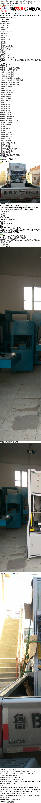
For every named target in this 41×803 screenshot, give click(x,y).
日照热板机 (3, 42)
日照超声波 (28, 1)
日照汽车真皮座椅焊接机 (7, 118)
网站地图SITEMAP (25, 773)
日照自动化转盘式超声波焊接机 (10, 68)
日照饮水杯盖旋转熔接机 (7, 135)
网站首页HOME (5, 771)
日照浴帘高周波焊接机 (7, 92)
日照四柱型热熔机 (5, 112)
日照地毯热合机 (5, 108)
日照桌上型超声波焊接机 (7, 72)
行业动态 (3, 54)
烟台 (31, 796)
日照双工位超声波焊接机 (7, 74)
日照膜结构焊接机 (5, 94)
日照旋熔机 (3, 44)
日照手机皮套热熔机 (6, 122)
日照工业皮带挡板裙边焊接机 (9, 120)
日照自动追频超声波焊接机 (8, 70)
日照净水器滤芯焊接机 (7, 137)
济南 (7, 798)
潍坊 (38, 796)
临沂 (1, 798)
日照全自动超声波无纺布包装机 (10, 155)
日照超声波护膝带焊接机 (7, 86)
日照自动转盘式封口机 (7, 147)
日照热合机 (3, 38)
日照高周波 (3, 36)
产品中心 (6, 32)
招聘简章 (3, 30)
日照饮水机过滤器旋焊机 (18, 236)
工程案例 (4, 56)
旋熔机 (21, 60)
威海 (34, 796)
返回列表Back (4, 240)
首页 (16, 60)
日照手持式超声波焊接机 (7, 76)
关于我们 (5, 26)
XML (32, 773)
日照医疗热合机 (5, 104)
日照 (4, 798)
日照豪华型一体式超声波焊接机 (10, 82)
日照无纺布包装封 (5, 153)
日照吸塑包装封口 (5, 145)
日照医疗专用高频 (5, 96)
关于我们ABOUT (15, 771)
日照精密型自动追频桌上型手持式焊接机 (12, 80)
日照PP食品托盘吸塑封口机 (8, 149)
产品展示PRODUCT (27, 771)
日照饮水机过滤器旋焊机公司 (17, 238)
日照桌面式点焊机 (5, 125)
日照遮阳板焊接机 (5, 98)
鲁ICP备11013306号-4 (13, 800)
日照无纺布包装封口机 (7, 48)
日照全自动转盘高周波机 (7, 90)
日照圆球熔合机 (5, 139)
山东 (25, 796)
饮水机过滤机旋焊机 (30, 240)
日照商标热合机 (5, 106)
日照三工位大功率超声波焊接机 (10, 78)
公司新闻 (3, 52)
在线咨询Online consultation (9, 210)
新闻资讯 (5, 50)
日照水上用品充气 (5, 100)
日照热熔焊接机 (5, 40)
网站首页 (5, 24)
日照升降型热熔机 (5, 114)
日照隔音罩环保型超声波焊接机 (10, 84)
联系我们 (7, 58)
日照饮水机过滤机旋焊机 (7, 133)
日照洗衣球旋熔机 (5, 141)
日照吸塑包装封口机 (6, 46)
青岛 (28, 796)
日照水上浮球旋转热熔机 (7, 143)
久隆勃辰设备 (4, 28)
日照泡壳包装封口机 (6, 151)
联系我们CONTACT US (11, 773)
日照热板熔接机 (5, 129)
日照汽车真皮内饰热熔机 (7, 116)
